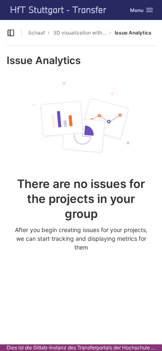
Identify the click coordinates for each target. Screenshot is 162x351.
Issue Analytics (133, 33)
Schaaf (36, 33)
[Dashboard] (58, 10)
